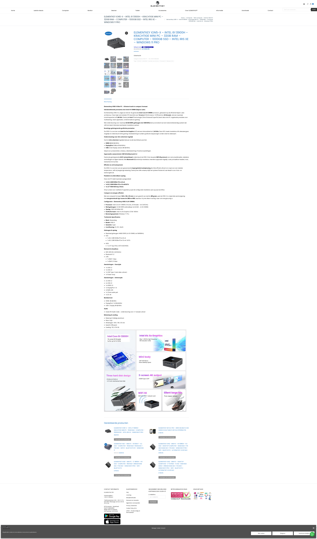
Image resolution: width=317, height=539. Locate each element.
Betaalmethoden (131, 497)
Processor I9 (162, 61)
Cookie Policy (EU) (131, 508)
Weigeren (282, 533)
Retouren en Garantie (132, 500)
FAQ (127, 492)
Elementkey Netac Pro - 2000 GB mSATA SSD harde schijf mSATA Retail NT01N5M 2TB (173, 429)
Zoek (314, 9)
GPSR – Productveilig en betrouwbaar (133, 511)
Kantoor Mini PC (143, 59)
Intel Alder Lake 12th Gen (153, 61)
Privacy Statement (131, 505)
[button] (313, 528)
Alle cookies (261, 533)
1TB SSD (139, 61)
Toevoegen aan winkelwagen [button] (122, 439)
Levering (128, 495)
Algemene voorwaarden (133, 503)
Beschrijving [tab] (108, 102)
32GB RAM (144, 61)
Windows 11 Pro (170, 61)
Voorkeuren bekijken (304, 533)
